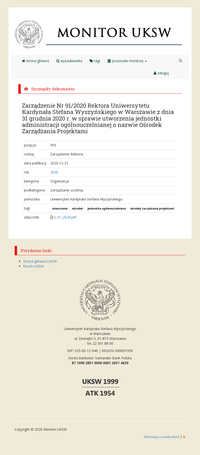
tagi (96, 60)
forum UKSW (33, 266)
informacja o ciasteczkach (162, 437)
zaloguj (162, 73)
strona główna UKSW (40, 261)
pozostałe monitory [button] (127, 60)
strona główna (37, 60)
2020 (54, 172)
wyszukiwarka (71, 60)
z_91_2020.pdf (65, 217)
